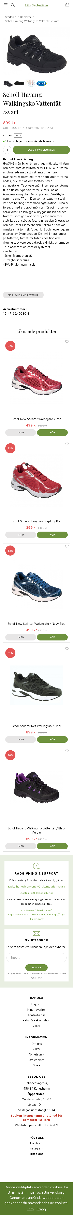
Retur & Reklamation (36, 1020)
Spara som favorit (25, 294)
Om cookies (36, 1060)
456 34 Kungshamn (36, 1088)
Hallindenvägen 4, (36, 1083)
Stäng (41, 1209)
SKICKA (36, 967)
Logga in (36, 1004)
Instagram (36, 1148)
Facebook (36, 1143)
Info (21, 432)
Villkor (36, 1025)
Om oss (36, 1043)
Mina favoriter (36, 1009)
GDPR (36, 1065)
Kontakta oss (36, 1015)
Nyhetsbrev (36, 1054)
